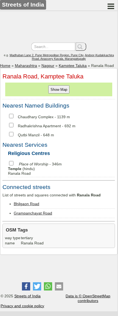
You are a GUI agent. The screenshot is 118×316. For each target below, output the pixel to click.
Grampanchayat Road (33, 213)
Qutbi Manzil (29, 135)
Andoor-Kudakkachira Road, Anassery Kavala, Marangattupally (73, 56)
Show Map (58, 90)
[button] (26, 286)
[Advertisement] (58, 27)
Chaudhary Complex (36, 117)
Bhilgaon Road (26, 204)
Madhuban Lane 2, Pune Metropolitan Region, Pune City (46, 55)
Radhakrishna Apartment (39, 126)
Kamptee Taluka (73, 65)
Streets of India (27, 296)
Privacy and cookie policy (22, 306)
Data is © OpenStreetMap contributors (88, 298)
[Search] (81, 47)
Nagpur (47, 65)
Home (5, 65)
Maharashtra (26, 65)
